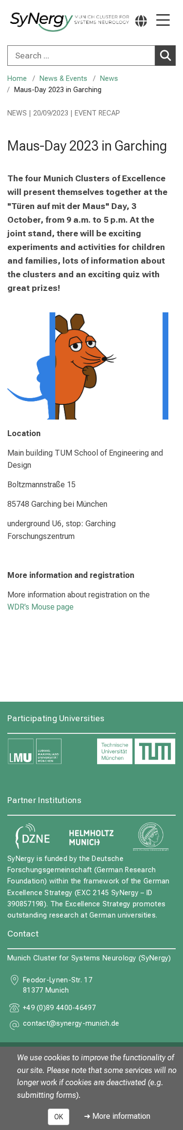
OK (58, 1117)
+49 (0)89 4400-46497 (59, 1008)
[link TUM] (136, 751)
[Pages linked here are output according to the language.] (141, 21)
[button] (71, 1025)
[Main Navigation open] (163, 21)
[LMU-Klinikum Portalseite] (41, 22)
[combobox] (91, 55)
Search (165, 55)
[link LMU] (47, 751)
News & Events (63, 79)
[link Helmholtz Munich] (92, 836)
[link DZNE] (32, 836)
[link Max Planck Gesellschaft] (151, 836)
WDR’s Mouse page (41, 607)
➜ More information (117, 1116)
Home (17, 79)
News (109, 79)
